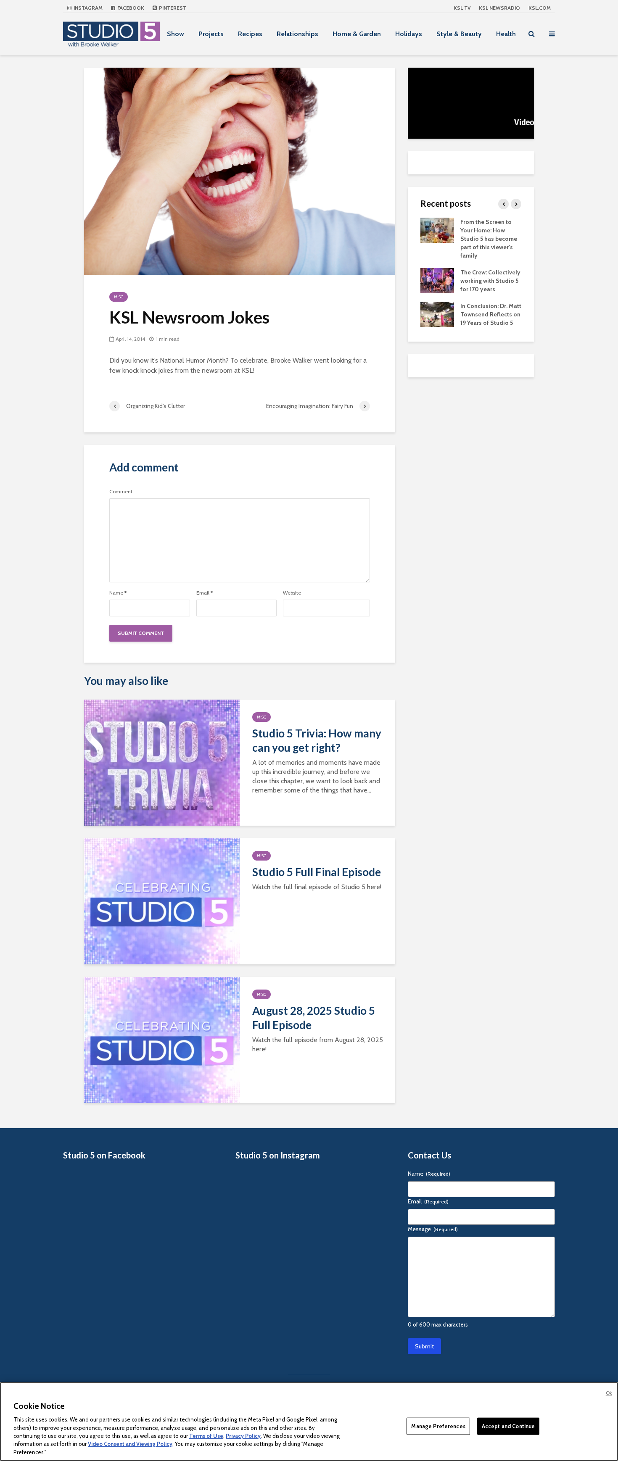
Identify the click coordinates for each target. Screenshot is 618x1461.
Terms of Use (206, 1435)
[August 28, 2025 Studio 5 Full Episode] (162, 1039)
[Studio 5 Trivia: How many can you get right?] (162, 762)
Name (118, 592)
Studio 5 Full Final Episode (316, 872)
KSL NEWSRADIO (499, 8)
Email (204, 592)
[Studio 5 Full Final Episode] (162, 901)
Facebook (130, 8)
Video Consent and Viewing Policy (130, 1444)
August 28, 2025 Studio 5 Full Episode (313, 1018)
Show (175, 34)
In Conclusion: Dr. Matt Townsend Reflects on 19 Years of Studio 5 (490, 314)
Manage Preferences (438, 1425)
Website (292, 592)
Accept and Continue (508, 1425)
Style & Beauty (459, 34)
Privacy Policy (243, 1435)
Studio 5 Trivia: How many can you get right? (316, 740)
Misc (118, 297)
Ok (609, 1393)
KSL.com (539, 8)
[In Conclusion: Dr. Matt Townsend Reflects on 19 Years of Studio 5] (437, 313)
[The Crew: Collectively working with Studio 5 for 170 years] (437, 280)
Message (433, 1229)
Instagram (87, 8)
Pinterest (172, 8)
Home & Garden (357, 34)
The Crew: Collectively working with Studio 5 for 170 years (490, 281)
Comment (120, 491)
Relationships (297, 34)
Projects (211, 34)
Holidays (408, 34)
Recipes (250, 34)
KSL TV (462, 8)
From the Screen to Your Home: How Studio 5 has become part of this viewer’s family (488, 238)
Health (506, 34)
